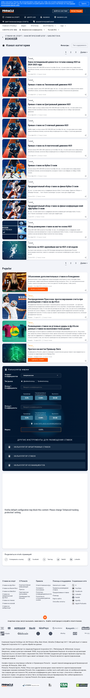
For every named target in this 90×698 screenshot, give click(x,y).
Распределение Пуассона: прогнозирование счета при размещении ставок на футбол (55, 300)
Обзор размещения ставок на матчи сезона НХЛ (50, 226)
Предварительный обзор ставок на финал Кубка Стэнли (53, 186)
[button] (9, 26)
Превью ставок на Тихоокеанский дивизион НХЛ (50, 84)
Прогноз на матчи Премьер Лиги (44, 349)
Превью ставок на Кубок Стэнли (42, 165)
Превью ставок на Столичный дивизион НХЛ (48, 125)
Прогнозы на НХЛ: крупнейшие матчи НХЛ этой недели (53, 247)
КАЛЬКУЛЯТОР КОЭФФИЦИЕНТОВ (29, 465)
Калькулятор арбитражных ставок (32, 447)
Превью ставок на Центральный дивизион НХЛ (49, 104)
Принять (84, 3)
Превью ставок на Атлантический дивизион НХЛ (50, 145)
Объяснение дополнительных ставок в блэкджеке (53, 276)
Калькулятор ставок (25, 456)
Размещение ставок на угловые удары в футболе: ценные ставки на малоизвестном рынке (53, 327)
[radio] (28, 381)
